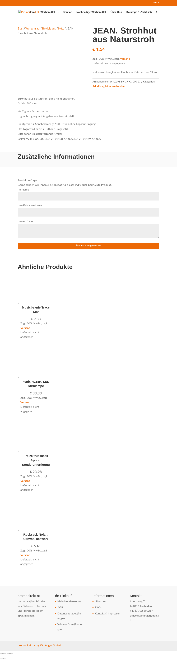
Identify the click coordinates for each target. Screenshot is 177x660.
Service (67, 12)
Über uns (100, 601)
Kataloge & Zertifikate (139, 12)
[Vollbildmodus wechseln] (4, 653)
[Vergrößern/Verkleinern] (1, 653)
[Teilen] (8, 653)
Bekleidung (49, 28)
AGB (60, 607)
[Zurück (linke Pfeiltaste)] (1, 658)
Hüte (61, 28)
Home (32, 12)
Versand (125, 58)
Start (20, 28)
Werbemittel (47, 12)
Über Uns (116, 12)
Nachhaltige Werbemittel (91, 12)
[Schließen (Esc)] (11, 653)
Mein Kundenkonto (69, 601)
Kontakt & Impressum (108, 613)
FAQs (98, 607)
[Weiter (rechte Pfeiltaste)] (4, 658)
